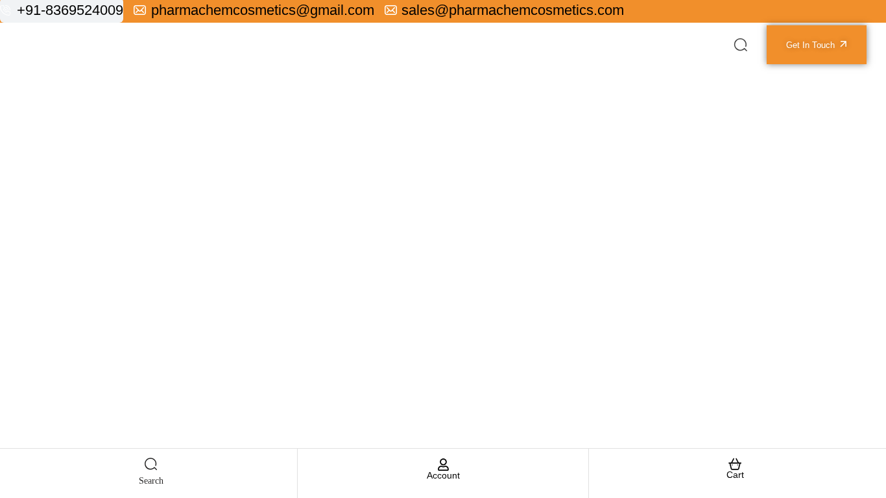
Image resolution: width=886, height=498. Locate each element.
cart (735, 474)
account (443, 475)
